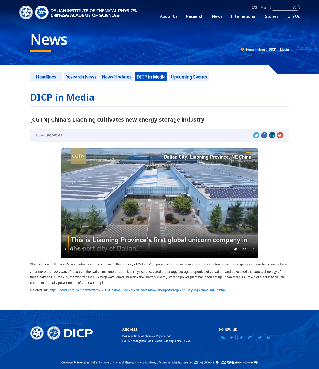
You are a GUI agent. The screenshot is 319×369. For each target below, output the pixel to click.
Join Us (293, 16)
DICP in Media (279, 49)
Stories (271, 16)
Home (250, 49)
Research (194, 16)
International (244, 16)
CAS (254, 7)
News (217, 16)
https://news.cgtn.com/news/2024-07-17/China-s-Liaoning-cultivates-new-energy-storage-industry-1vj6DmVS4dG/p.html (137, 290)
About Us (169, 16)
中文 (264, 7)
